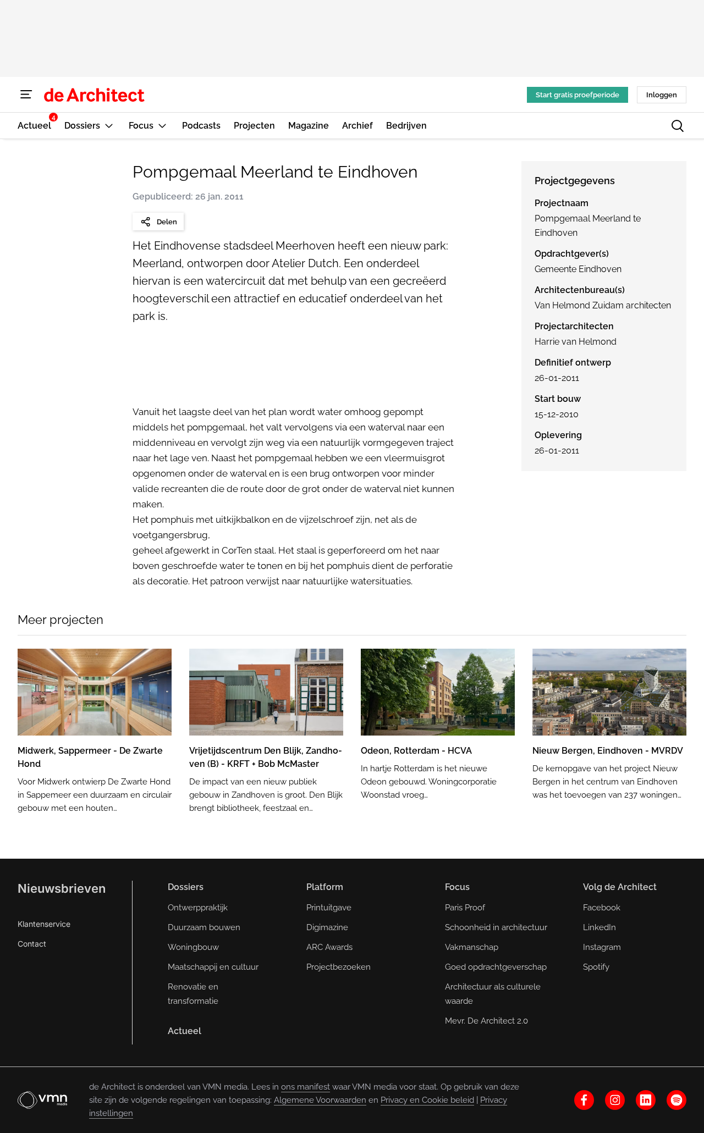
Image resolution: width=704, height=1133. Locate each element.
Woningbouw (193, 947)
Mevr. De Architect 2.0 (486, 1021)
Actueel (184, 1031)
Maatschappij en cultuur (213, 967)
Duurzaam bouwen (204, 927)
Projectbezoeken (338, 967)
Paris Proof (465, 908)
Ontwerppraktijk (198, 908)
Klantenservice (44, 923)
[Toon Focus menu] (162, 126)
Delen (167, 222)
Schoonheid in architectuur (496, 927)
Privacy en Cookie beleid (427, 1100)
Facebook (601, 908)
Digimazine (327, 927)
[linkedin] (646, 1100)
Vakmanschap (471, 947)
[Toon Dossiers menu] (109, 126)
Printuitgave (328, 908)
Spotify (596, 967)
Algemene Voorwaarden (320, 1100)
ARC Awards (329, 947)
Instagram (602, 947)
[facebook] (584, 1100)
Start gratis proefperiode (577, 95)
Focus (457, 887)
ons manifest (305, 1087)
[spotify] (676, 1100)
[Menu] (26, 95)
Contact (32, 943)
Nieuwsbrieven (62, 888)
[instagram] (615, 1100)
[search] (677, 125)
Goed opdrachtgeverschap (496, 967)
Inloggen (661, 95)
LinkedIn (599, 927)
